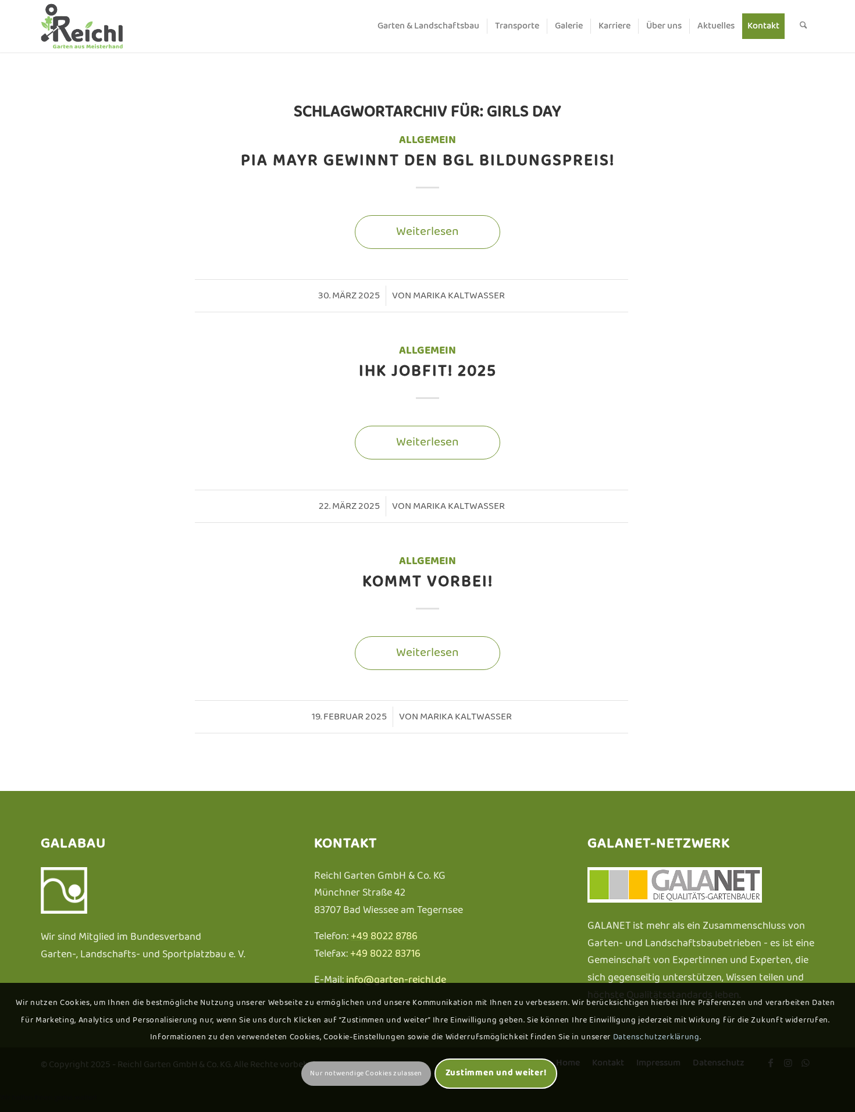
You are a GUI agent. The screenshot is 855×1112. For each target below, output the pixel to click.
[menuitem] (428, 26)
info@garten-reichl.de (396, 980)
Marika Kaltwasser (459, 296)
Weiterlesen (427, 231)
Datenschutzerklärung (656, 1038)
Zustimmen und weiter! (496, 1074)
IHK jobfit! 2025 (428, 371)
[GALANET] (674, 900)
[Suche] (803, 26)
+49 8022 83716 (385, 954)
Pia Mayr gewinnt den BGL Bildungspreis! (428, 161)
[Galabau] (64, 911)
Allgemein (427, 140)
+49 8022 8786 (384, 936)
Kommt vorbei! (427, 582)
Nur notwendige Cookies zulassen (366, 1073)
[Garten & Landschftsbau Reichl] (98, 26)
